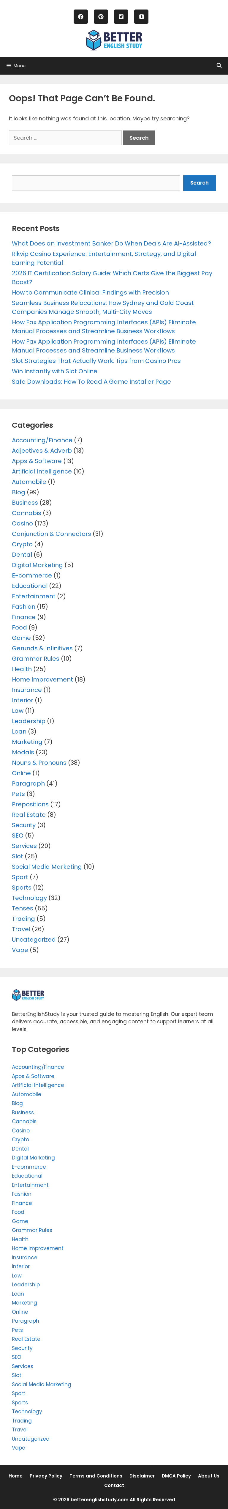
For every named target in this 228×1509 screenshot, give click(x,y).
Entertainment (34, 596)
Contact (114, 1485)
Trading (23, 919)
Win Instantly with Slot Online (54, 371)
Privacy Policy (46, 1476)
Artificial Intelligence (42, 471)
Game (21, 638)
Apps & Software (37, 461)
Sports (21, 887)
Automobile (29, 482)
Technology (29, 898)
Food (19, 627)
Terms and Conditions (95, 1476)
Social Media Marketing (47, 867)
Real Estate (29, 815)
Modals (23, 752)
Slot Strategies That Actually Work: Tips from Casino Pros (96, 361)
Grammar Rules (35, 658)
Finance (24, 617)
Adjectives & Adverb (42, 450)
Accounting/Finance (42, 440)
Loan (19, 731)
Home (16, 1476)
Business (25, 502)
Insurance (27, 690)
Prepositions (30, 804)
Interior (22, 700)
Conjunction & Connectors (51, 534)
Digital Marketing (37, 565)
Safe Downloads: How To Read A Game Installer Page (91, 381)
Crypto (22, 544)
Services (24, 846)
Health (22, 669)
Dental (22, 554)
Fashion (23, 606)
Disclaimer (142, 1476)
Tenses (22, 908)
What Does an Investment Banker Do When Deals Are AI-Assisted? (111, 243)
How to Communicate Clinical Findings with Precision (90, 292)
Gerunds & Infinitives (42, 648)
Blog (18, 492)
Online (21, 773)
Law (17, 710)
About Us (208, 1476)
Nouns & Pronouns (39, 763)
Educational (30, 586)
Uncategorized (34, 939)
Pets (18, 794)
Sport (20, 877)
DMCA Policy (176, 1476)
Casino (22, 523)
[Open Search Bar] (219, 66)
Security (24, 825)
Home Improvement (42, 679)
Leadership (28, 721)
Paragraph (28, 783)
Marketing (27, 742)
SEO (17, 835)
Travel (21, 929)
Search (199, 182)
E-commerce (32, 575)
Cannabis (26, 513)
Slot (17, 856)
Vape (20, 950)
